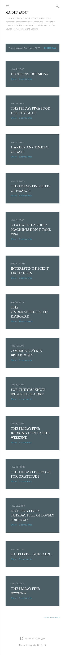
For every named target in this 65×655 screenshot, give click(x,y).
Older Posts (51, 617)
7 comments (25, 524)
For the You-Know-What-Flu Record (28, 391)
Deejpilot (41, 645)
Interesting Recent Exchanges (30, 270)
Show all (50, 48)
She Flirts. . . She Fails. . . (32, 554)
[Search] (57, 5)
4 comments (25, 399)
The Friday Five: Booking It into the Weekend (30, 433)
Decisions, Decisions (29, 74)
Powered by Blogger (35, 638)
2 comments (25, 117)
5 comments (25, 442)
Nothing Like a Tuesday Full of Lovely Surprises (32, 515)
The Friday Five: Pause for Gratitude (31, 474)
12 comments (25, 321)
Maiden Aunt (17, 12)
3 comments (25, 79)
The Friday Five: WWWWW (25, 590)
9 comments (25, 360)
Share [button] (13, 79)
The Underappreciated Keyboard (29, 312)
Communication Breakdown (26, 352)
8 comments (25, 559)
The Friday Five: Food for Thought (30, 110)
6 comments (25, 195)
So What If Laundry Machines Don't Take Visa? (31, 229)
